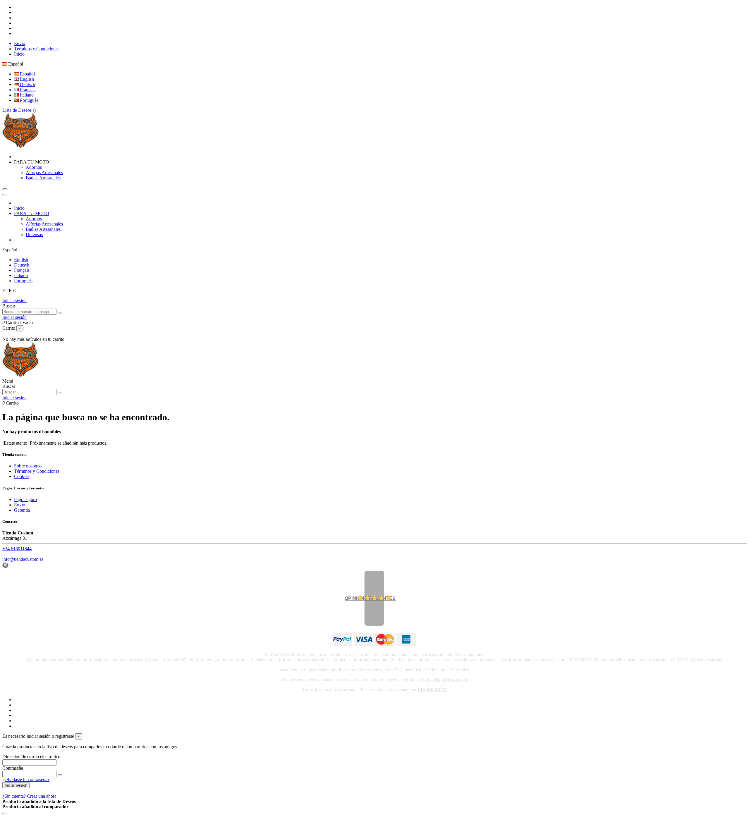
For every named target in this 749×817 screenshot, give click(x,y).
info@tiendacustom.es (22, 559)
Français (27, 89)
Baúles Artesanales (43, 177)
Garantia (22, 510)
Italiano (26, 94)
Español (27, 73)
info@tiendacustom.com (445, 679)
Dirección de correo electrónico (31, 756)
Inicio (19, 53)
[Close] (4, 194)
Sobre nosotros (28, 465)
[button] (31, 161)
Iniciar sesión (14, 300)
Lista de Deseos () (19, 110)
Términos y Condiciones (36, 48)
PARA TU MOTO (31, 213)
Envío (19, 43)
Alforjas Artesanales (44, 172)
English (26, 79)
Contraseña (12, 768)
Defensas (34, 234)
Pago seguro (25, 499)
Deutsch (27, 84)
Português (28, 100)
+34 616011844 (17, 548)
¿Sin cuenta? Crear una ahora (29, 796)
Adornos (34, 167)
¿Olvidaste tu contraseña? (25, 779)
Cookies (21, 476)
